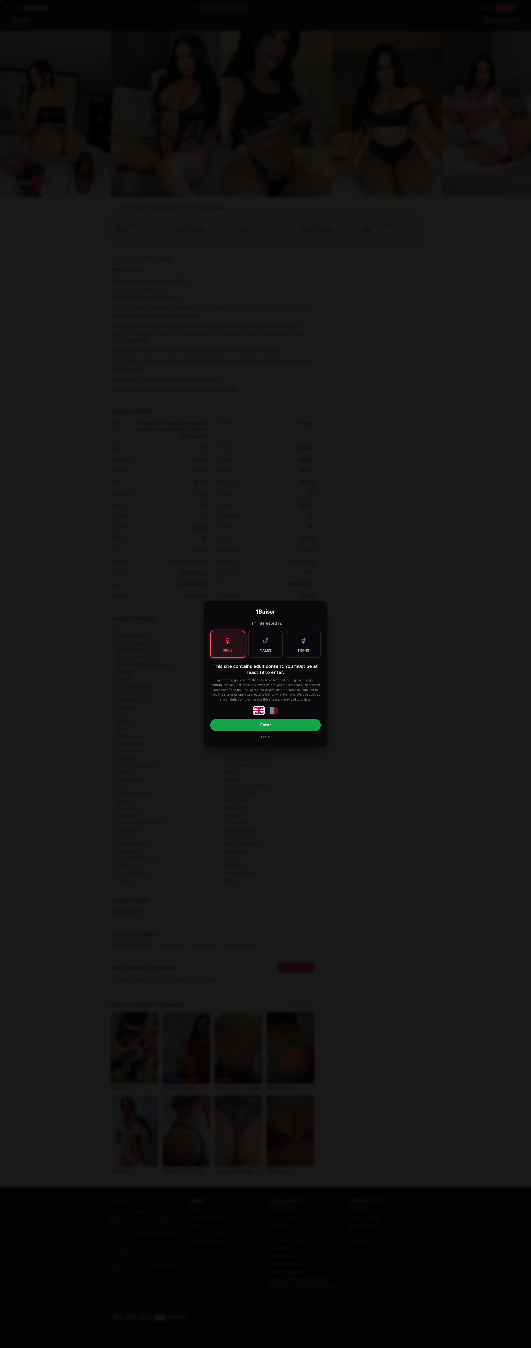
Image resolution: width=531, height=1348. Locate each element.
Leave (265, 737)
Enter (265, 724)
